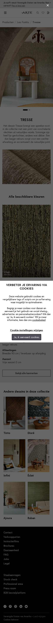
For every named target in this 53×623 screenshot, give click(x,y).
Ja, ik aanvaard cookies (26, 337)
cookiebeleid (38, 319)
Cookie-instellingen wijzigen (26, 330)
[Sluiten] (48, 5)
